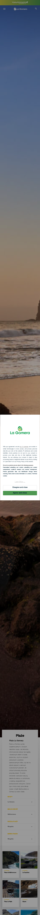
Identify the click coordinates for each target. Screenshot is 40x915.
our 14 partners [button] (24, 446)
